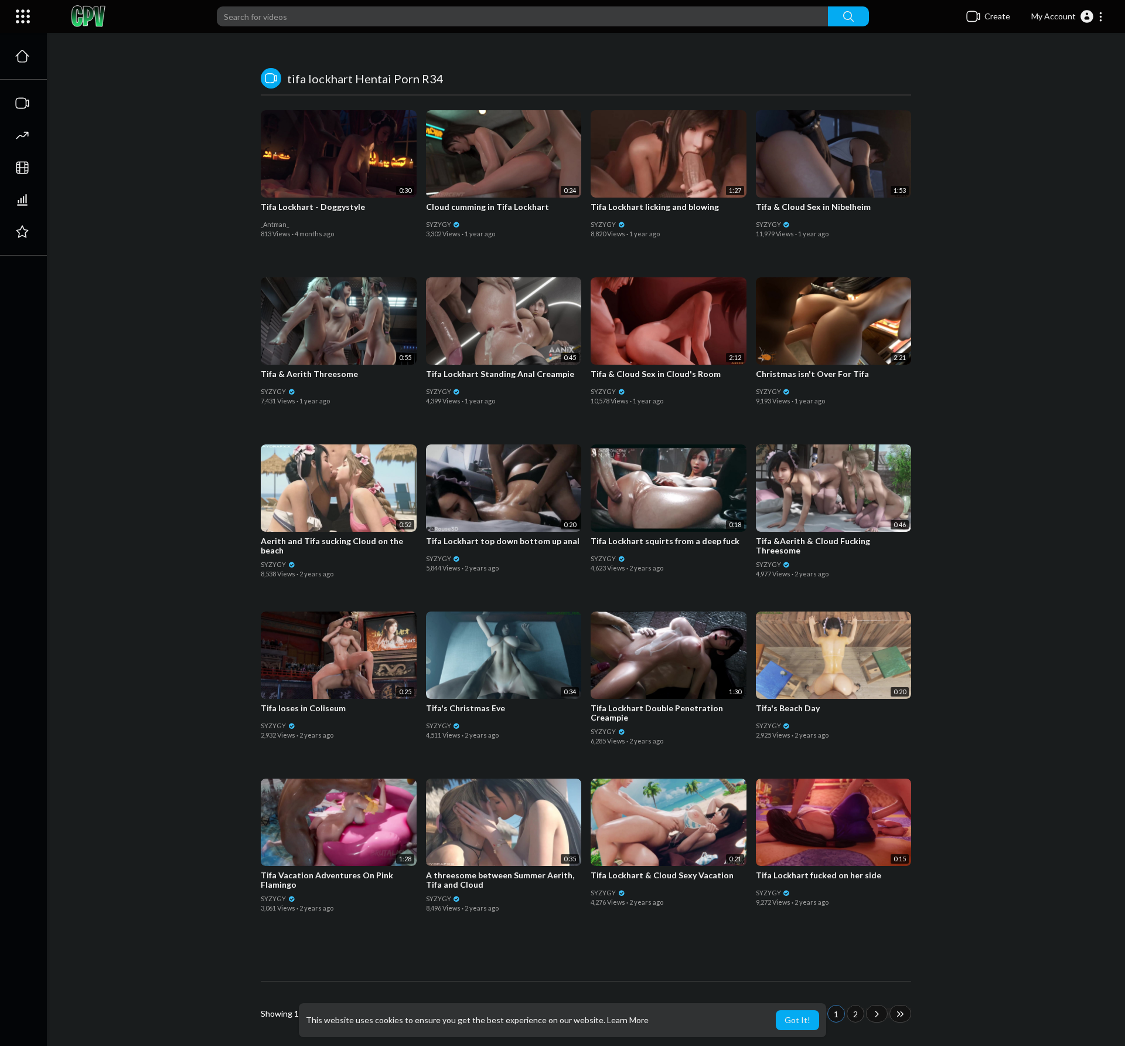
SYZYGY (439, 224)
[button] (1067, 16)
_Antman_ (275, 224)
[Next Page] (877, 1014)
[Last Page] (900, 1014)
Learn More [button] (628, 1020)
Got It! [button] (797, 1020)
